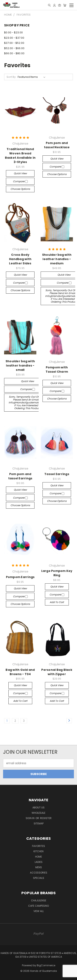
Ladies (39, 862)
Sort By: (11, 77)
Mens (38, 867)
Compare (19, 181)
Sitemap (39, 823)
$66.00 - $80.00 (14, 53)
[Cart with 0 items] (65, 5)
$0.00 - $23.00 (13, 32)
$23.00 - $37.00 (14, 38)
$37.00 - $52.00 (14, 43)
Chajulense (38, 900)
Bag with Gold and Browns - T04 (20, 672)
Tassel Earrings (56, 474)
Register (46, 818)
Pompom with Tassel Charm (57, 369)
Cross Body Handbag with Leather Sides (20, 259)
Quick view (20, 173)
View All (38, 911)
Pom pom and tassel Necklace (57, 145)
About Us (38, 807)
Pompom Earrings (20, 577)
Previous (6, 976)
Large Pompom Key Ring (56, 573)
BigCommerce (46, 965)
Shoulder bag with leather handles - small (20, 365)
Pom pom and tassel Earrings (20, 476)
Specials (38, 878)
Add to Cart (57, 602)
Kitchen (38, 851)
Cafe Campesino (38, 906)
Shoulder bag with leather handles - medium (56, 259)
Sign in (30, 818)
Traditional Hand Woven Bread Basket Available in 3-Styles (20, 155)
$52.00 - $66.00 (14, 48)
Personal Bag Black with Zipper (56, 672)
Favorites (38, 846)
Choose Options (20, 189)
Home (38, 856)
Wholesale (38, 813)
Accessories (38, 872)
